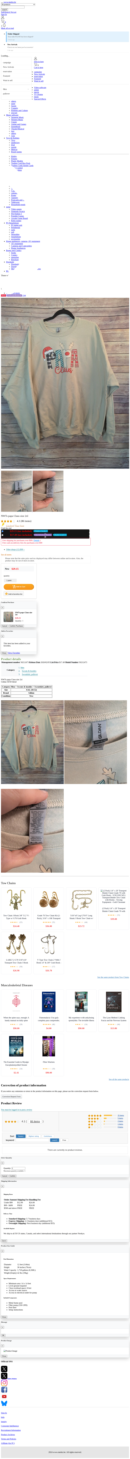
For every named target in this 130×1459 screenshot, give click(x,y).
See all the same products (119, 1079)
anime (36, 90)
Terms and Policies (8, 1439)
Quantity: (7, 1168)
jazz (12, 131)
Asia (13, 136)
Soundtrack (15, 126)
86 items (35, 1121)
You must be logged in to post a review (16, 1110)
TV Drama (38, 94)
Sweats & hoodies (29, 671)
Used (35, 535)
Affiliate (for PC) (8, 1443)
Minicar (14, 149)
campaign (7, 62)
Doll (13, 145)
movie (36, 92)
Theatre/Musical (17, 129)
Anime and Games (18, 124)
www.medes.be (10, 2)
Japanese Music (17, 117)
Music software (12, 115)
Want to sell (7, 80)
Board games (16, 152)
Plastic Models (17, 161)
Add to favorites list (15, 594)
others (13, 101)
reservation (7, 71)
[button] (65, 25)
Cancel (4, 626)
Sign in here (39, 62)
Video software (40, 87)
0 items (120, 1127)
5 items (120, 1118)
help (2, 1417)
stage (13, 104)
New (25, 531)
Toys (13, 140)
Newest (20, 1136)
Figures (14, 159)
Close (4, 653)
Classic (14, 122)
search (4, 10)
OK (3, 1335)
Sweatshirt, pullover (30, 674)
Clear (64, 1140)
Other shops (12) (15, 549)
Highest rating (34, 1136)
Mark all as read (7, 28)
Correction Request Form (11, 1097)
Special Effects (40, 99)
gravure (14, 113)
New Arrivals (8, 67)
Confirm (12, 1176)
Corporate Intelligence (10, 1426)
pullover (6, 94)
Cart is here (38, 67)
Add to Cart (20, 587)
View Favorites (14, 653)
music (36, 97)
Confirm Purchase (16, 626)
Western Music (17, 120)
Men (5, 89)
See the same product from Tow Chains (113, 977)
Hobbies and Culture (19, 110)
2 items (120, 1121)
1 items (120, 1124)
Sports (13, 106)
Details (36, 540)
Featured (6, 76)
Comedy (14, 108)
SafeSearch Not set (8, 12)
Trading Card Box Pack (20, 163)
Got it (4, 1241)
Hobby (14, 156)
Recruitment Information (11, 1430)
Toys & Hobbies (12, 138)
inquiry (4, 1421)
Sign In (4, 14)
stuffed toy (15, 143)
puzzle (13, 147)
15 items (121, 1115)
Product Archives (8, 1434)
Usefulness (48, 1136)
